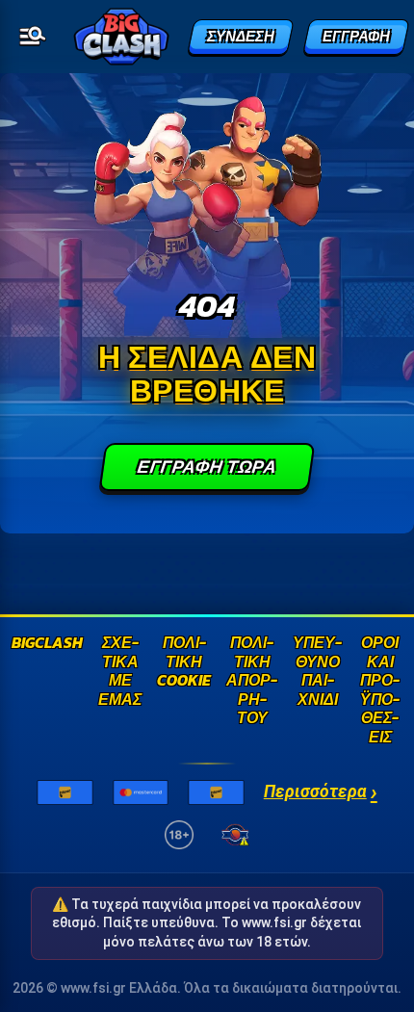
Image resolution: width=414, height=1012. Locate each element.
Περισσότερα (320, 792)
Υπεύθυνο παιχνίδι (317, 672)
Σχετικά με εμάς (120, 672)
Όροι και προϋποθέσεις (380, 690)
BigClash (47, 644)
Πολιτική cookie (184, 662)
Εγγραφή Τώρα (207, 467)
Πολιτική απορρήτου (251, 681)
